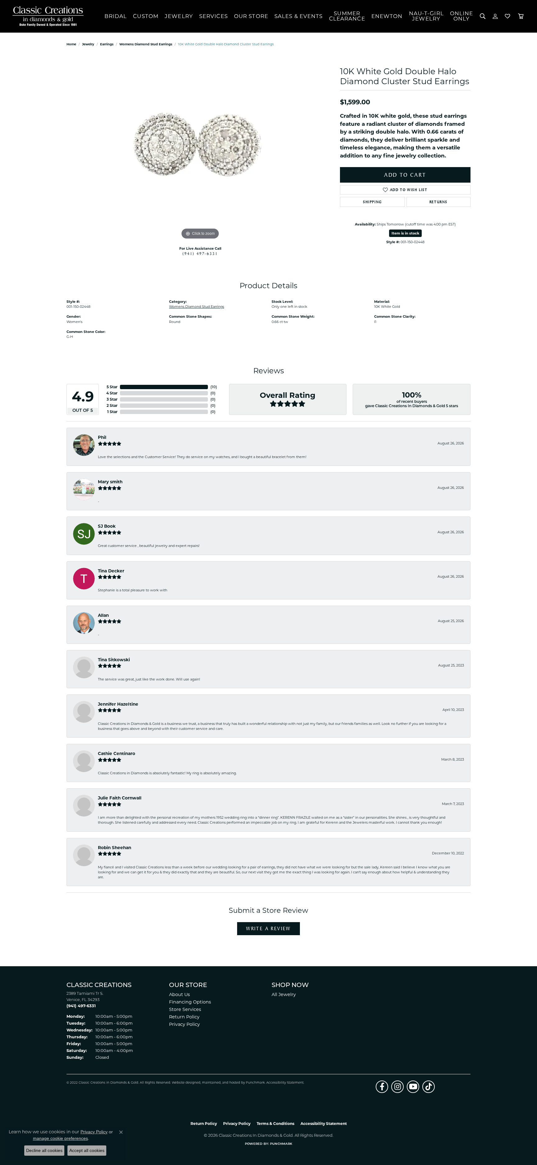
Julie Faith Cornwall (119, 797)
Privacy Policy (184, 1024)
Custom (145, 16)
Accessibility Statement (285, 1083)
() (213, 387)
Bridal (115, 16)
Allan (103, 615)
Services (213, 16)
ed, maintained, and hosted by (221, 1083)
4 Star (111, 393)
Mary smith (110, 481)
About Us (179, 994)
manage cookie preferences (60, 1138)
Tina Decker (111, 570)
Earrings (106, 44)
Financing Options (190, 1002)
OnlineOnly (461, 16)
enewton (387, 16)
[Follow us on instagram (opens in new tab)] (397, 1087)
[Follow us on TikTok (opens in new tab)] (428, 1087)
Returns (438, 201)
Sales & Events (298, 16)
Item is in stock (405, 233)
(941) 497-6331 (200, 253)
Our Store (251, 16)
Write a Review (268, 928)
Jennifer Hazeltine (118, 704)
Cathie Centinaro (116, 753)
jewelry (88, 44)
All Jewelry (284, 994)
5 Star (112, 387)
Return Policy (184, 1017)
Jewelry (179, 16)
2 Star (112, 405)
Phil (102, 437)
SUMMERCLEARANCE (347, 16)
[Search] (482, 16)
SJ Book (107, 526)
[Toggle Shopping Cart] (521, 16)
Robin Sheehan (114, 847)
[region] (200, 148)
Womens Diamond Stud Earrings (145, 44)
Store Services (185, 1009)
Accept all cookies (86, 1150)
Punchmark (255, 1083)
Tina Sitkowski (114, 659)
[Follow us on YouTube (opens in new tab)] (413, 1087)
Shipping (372, 201)
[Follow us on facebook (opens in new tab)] (382, 1087)
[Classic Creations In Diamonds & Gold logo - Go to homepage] (46, 16)
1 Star (112, 411)
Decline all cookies (44, 1150)
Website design (184, 1083)
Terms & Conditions (275, 1123)
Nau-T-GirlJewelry (426, 16)
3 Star (112, 399)
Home (71, 44)
